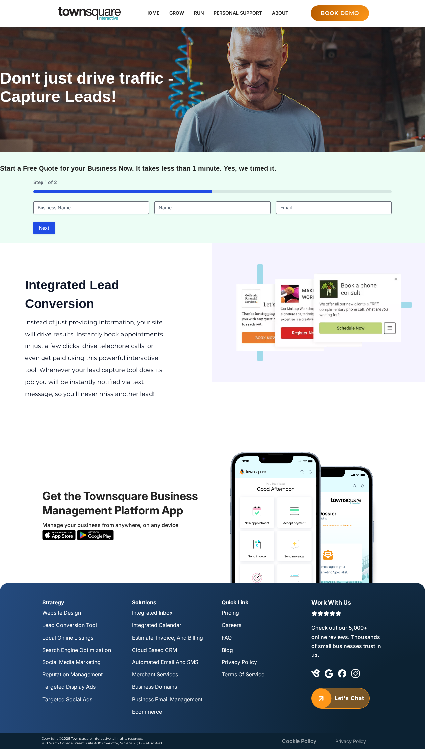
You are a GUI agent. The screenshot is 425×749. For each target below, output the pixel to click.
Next (44, 228)
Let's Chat (340, 698)
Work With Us (331, 602)
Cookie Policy (299, 741)
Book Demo (340, 13)
